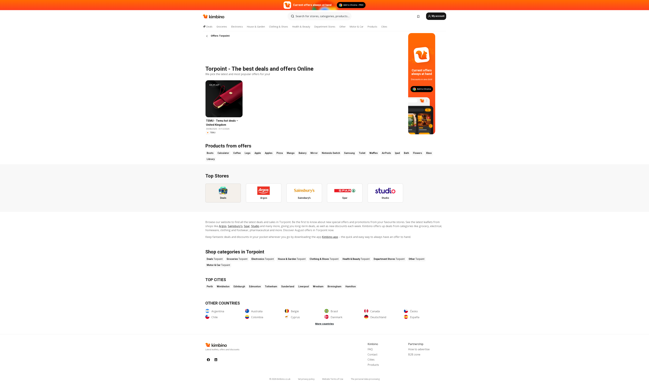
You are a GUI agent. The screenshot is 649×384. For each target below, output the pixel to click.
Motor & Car (356, 26)
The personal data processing (365, 379)
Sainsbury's (235, 226)
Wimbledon (223, 286)
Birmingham (334, 286)
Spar (247, 226)
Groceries (222, 26)
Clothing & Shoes (278, 26)
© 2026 (279, 379)
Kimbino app (330, 237)
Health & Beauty (301, 26)
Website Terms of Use (332, 379)
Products (372, 26)
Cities (384, 26)
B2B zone (414, 354)
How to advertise (419, 349)
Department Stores (324, 26)
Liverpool (303, 286)
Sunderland (287, 286)
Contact (372, 354)
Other (342, 26)
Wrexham (318, 286)
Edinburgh (239, 286)
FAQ (370, 349)
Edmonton (255, 286)
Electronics (237, 26)
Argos (222, 226)
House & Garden (256, 26)
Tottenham (271, 286)
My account (437, 16)
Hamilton (350, 286)
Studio (255, 226)
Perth (210, 286)
